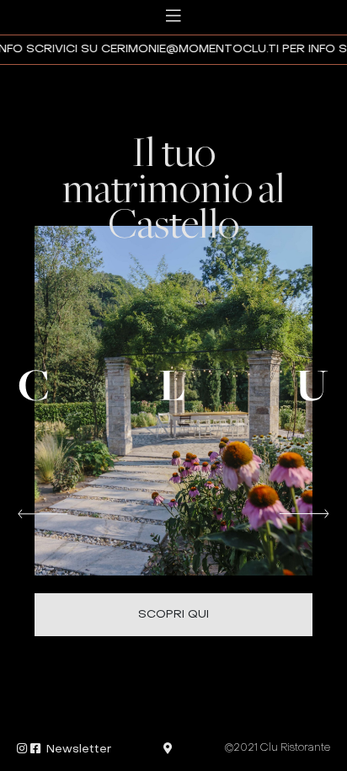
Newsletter (78, 749)
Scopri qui (173, 614)
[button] (42, 511)
